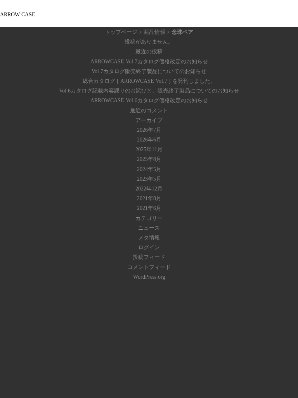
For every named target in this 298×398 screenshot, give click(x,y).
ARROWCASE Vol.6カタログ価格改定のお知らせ (149, 100)
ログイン (149, 247)
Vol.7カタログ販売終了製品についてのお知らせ (149, 71)
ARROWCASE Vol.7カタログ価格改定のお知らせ (149, 62)
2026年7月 (149, 130)
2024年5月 (149, 169)
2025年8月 (149, 159)
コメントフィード (149, 267)
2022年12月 (149, 189)
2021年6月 (149, 208)
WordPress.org (149, 277)
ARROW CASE (17, 14)
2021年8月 (149, 198)
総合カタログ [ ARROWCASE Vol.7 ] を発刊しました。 (149, 81)
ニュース (149, 228)
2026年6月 (149, 140)
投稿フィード (149, 257)
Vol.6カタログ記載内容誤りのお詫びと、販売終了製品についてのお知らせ (149, 91)
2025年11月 (149, 149)
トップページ (121, 32)
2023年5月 (149, 179)
